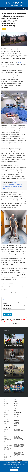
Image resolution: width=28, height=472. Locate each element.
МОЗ (9, 286)
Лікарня (20, 286)
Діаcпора (6, 421)
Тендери (6, 441)
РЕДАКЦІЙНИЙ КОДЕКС (7, 457)
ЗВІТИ (5, 454)
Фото (15, 405)
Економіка (6, 407)
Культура (6, 419)
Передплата (7, 434)
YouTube (11, 321)
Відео (15, 408)
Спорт (5, 423)
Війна (5, 401)
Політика (6, 405)
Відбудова (6, 403)
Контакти (6, 431)
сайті (19, 62)
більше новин (14, 323)
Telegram (22, 319)
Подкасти (16, 399)
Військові (4, 289)
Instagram (4, 321)
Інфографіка (17, 412)
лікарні (3, 143)
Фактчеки (6, 410)
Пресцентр (16, 5)
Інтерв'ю (16, 403)
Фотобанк (10, 5)
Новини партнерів (17, 417)
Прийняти (14, 469)
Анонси (21, 5)
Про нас (6, 429)
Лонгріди (16, 414)
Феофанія (4, 286)
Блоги (15, 410)
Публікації (16, 401)
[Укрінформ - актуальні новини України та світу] (14, 2)
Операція (15, 286)
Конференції (17, 420)
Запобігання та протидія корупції (8, 444)
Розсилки (6, 459)
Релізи (16, 425)
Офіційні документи (17, 423)
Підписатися (7, 314)
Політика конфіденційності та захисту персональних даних (8, 449)
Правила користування (7, 439)
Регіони (6, 414)
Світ (5, 412)
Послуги (5, 5)
